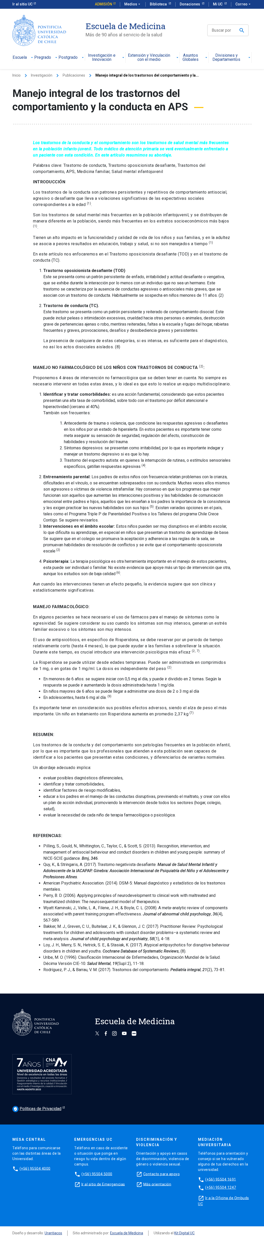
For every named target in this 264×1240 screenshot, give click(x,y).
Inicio (16, 75)
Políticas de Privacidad (37, 1108)
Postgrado (68, 57)
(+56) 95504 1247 (220, 1187)
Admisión (103, 4)
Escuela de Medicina (126, 1233)
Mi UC (218, 4)
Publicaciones (74, 75)
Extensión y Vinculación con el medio (149, 57)
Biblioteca (159, 4)
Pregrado (42, 57)
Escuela (20, 57)
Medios (132, 4)
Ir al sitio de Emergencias (103, 1184)
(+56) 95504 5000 (96, 1174)
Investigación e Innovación (102, 57)
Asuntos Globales (191, 57)
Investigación (41, 75)
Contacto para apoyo (161, 1174)
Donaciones (190, 4)
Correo (243, 4)
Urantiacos (53, 1233)
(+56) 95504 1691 (220, 1179)
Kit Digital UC (184, 1233)
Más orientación (157, 1184)
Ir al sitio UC (22, 4)
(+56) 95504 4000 (35, 1168)
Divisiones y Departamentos (226, 57)
